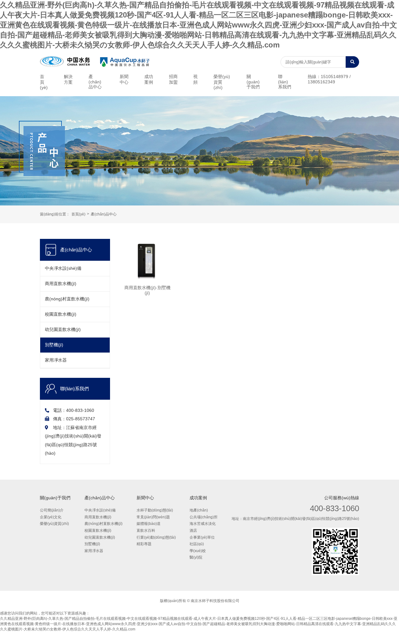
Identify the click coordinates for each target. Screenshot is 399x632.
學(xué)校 (198, 551)
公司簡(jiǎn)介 (52, 510)
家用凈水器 (56, 360)
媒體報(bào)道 (149, 523)
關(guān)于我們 (253, 81)
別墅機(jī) (54, 345)
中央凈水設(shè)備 (63, 268)
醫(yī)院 (196, 557)
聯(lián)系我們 (284, 81)
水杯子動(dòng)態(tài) (155, 510)
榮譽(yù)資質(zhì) (222, 82)
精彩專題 (144, 544)
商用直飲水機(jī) (60, 283)
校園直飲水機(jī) (60, 314)
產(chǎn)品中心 (95, 81)
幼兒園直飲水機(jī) (63, 329)
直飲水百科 (146, 530)
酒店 (193, 530)
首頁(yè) (44, 82)
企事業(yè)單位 (202, 537)
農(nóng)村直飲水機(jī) (67, 299)
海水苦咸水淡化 (203, 523)
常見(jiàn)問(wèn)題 (153, 517)
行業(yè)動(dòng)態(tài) (156, 537)
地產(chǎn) (199, 510)
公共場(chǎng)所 (204, 517)
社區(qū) (197, 544)
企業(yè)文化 (50, 517)
